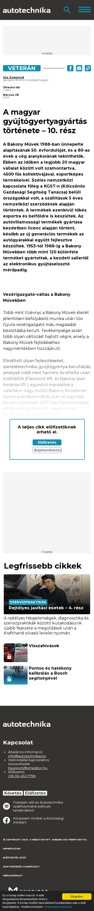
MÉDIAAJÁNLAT (13, 875)
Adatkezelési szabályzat (58, 907)
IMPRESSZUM (11, 848)
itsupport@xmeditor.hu (27, 768)
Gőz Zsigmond (13, 77)
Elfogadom (76, 896)
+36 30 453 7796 (22, 776)
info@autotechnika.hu (27, 756)
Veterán (22, 68)
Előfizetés (47, 442)
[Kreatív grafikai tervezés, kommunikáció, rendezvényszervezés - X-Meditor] (28, 888)
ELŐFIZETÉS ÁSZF (14, 857)
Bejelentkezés (47, 450)
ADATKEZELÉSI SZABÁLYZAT (21, 866)
